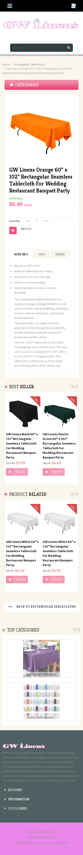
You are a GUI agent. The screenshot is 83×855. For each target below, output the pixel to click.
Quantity (14, 221)
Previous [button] (72, 386)
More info (21, 254)
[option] (23, 438)
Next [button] (76, 386)
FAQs (42, 254)
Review (60, 254)
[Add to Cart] (13, 230)
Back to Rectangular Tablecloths (45, 606)
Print (27, 229)
